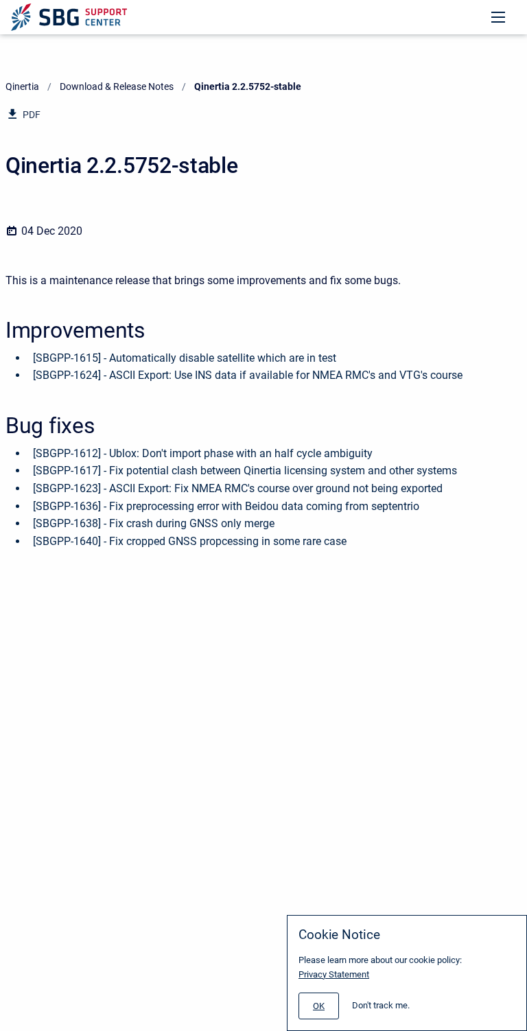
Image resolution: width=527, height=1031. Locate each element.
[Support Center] (69, 17)
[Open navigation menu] (498, 17)
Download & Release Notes (117, 86)
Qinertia (22, 86)
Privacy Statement (333, 974)
